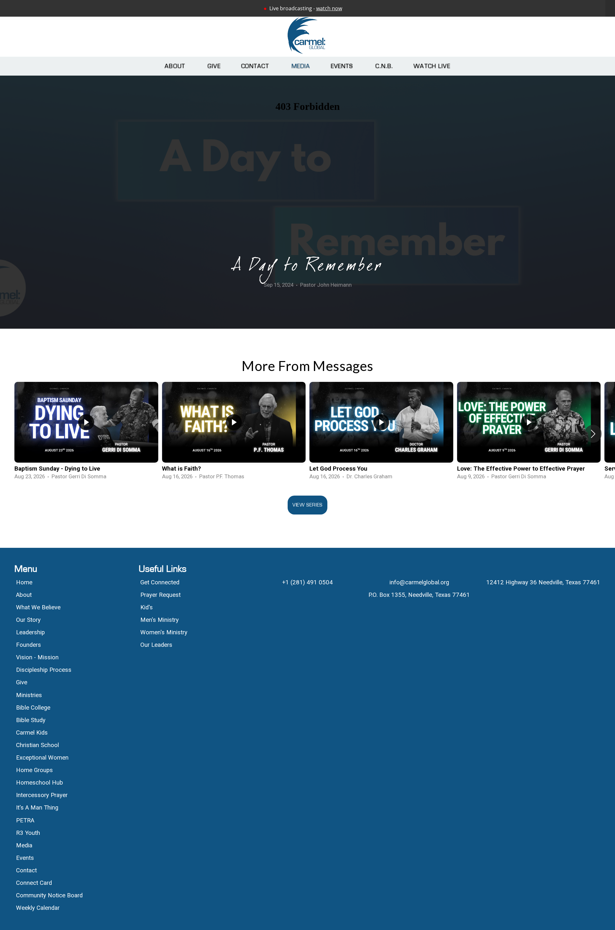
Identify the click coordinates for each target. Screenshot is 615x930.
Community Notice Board (49, 895)
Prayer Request (160, 594)
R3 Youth (28, 832)
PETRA (25, 820)
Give (214, 66)
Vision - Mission (38, 657)
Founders (28, 644)
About (176, 66)
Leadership (30, 632)
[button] (593, 434)
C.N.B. (384, 66)
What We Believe (39, 607)
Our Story (28, 619)
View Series (307, 504)
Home (24, 582)
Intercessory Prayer (42, 795)
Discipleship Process (43, 669)
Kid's (146, 607)
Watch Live (432, 66)
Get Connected (159, 582)
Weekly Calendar (38, 907)
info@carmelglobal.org (419, 582)
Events (343, 66)
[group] (86, 434)
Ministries (29, 695)
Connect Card (34, 882)
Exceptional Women (42, 757)
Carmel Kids (32, 732)
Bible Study (30, 720)
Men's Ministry (159, 619)
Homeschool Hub (39, 782)
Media (300, 66)
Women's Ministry (163, 632)
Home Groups (34, 770)
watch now (329, 8)
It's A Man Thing (37, 807)
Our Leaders (156, 644)
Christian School (37, 745)
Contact (256, 66)
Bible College (33, 707)
